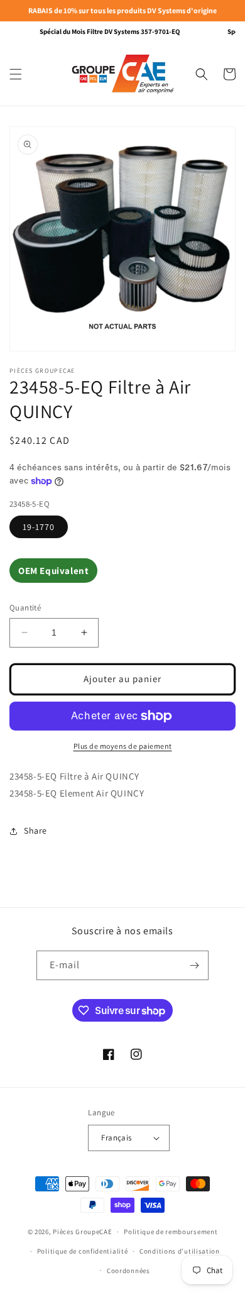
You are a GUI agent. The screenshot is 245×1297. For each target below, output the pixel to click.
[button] (16, 74)
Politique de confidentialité (82, 1251)
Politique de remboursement (170, 1231)
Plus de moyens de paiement (123, 746)
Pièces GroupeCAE (82, 1231)
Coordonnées (128, 1270)
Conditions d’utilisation (179, 1251)
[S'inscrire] (194, 965)
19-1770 (39, 527)
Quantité (25, 607)
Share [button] (35, 830)
